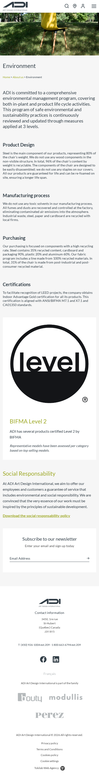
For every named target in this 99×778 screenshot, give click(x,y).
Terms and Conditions (49, 749)
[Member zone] (83, 6)
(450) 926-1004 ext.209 (35, 644)
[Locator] (75, 6)
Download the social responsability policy (36, 515)
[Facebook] (43, 659)
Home (6, 77)
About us (18, 77)
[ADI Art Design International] (15, 6)
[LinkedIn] (56, 659)
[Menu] (94, 6)
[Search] (67, 6)
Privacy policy (49, 743)
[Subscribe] (88, 558)
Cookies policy (49, 755)
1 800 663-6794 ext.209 (66, 644)
